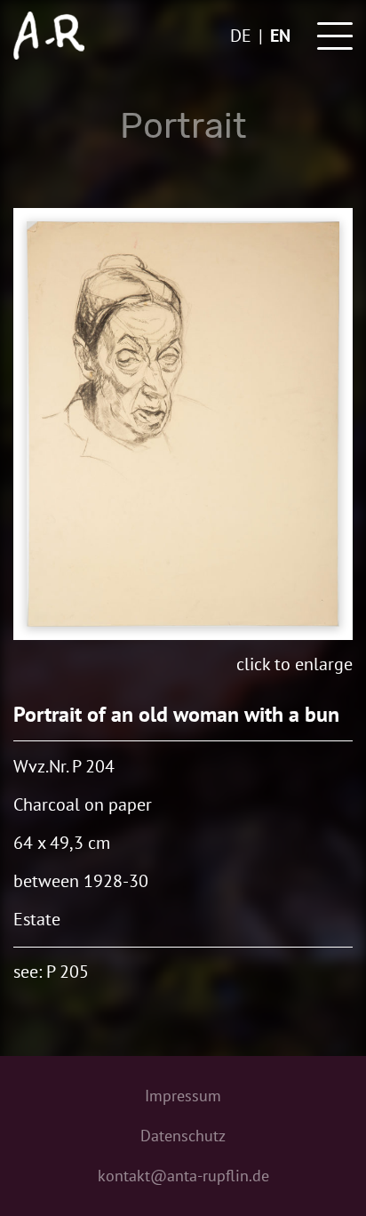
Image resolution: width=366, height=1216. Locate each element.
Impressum (183, 1095)
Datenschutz (183, 1135)
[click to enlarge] (183, 424)
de (240, 35)
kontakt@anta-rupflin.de (183, 1175)
